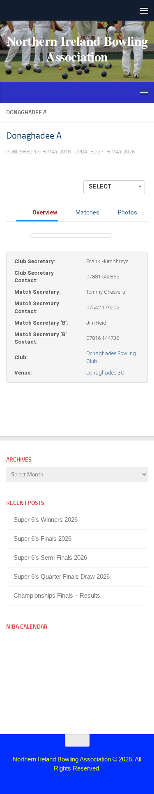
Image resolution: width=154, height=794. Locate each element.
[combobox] (114, 186)
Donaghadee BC (105, 373)
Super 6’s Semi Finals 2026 (50, 557)
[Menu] (143, 10)
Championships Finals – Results (57, 595)
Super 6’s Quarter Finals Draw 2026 (62, 576)
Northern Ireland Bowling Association (77, 48)
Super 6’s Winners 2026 (46, 519)
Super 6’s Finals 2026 (42, 538)
